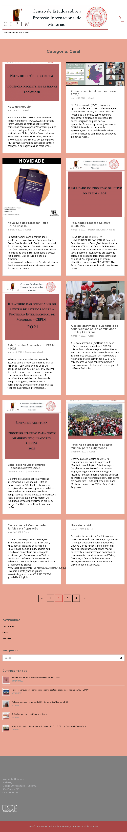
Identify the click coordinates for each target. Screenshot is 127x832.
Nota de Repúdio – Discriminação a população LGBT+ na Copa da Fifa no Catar (49, 726)
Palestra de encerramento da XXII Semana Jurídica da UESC (40, 702)
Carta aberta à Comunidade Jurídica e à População (27, 527)
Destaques (93, 229)
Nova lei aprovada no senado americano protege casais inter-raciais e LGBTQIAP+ (50, 690)
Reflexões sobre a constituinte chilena (29, 714)
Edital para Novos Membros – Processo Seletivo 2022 (27, 466)
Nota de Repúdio (19, 106)
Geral (26, 110)
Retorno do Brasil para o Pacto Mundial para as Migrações (91, 446)
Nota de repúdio (82, 525)
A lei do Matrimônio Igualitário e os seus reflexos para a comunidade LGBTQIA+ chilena (94, 329)
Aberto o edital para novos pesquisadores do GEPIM (36, 677)
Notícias (111, 229)
